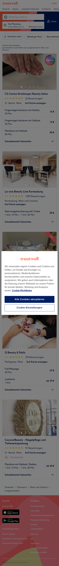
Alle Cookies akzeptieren (29, 299)
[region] (29, 283)
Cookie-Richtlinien (22, 290)
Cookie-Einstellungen (29, 308)
